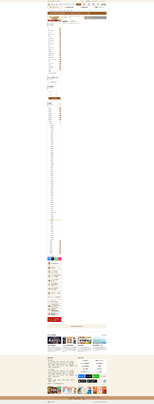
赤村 (51, 144)
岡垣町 (52, 169)
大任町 (52, 183)
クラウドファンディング (102, 1)
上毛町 (52, 138)
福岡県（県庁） (53, 212)
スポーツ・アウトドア (52, 59)
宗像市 (52, 165)
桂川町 (52, 221)
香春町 (52, 148)
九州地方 (50, 121)
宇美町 (52, 187)
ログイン (83, 1)
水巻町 (52, 167)
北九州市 (52, 185)
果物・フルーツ (51, 34)
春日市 (52, 136)
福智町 (52, 219)
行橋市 (52, 223)
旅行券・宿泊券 (51, 53)
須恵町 (52, 146)
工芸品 (49, 65)
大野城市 (52, 163)
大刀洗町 (52, 129)
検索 (78, 4)
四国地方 (50, 119)
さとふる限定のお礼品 (52, 81)
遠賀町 (52, 181)
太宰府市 (52, 142)
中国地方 (50, 117)
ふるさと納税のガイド (84, 4)
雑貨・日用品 (50, 57)
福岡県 (51, 123)
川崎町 (52, 134)
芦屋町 (52, 198)
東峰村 (52, 158)
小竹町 (52, 196)
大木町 (52, 177)
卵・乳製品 (50, 38)
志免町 (52, 152)
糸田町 (52, 156)
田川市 (52, 208)
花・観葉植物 (50, 67)
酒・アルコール (51, 40)
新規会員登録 (88, 1)
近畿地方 (50, 115)
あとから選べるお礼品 (52, 72)
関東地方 (50, 111)
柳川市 (52, 200)
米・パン (50, 32)
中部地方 (50, 113)
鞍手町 (52, 210)
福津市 (52, 190)
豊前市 (52, 171)
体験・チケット (51, 55)
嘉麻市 (52, 173)
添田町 (52, 127)
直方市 (52, 179)
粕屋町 (52, 192)
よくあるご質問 (94, 1)
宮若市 (52, 194)
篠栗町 (52, 202)
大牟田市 (52, 206)
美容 (49, 61)
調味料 (49, 49)
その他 (49, 69)
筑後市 (52, 175)
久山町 (52, 161)
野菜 (49, 36)
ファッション (50, 63)
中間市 (52, 140)
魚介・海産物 (50, 30)
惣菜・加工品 (50, 47)
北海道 (49, 107)
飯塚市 (52, 150)
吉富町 (52, 214)
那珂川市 (52, 125)
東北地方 (50, 109)
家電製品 (50, 51)
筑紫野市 (52, 154)
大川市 (52, 204)
